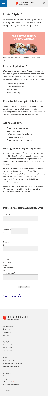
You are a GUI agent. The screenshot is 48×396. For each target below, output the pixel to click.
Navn (5, 214)
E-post (6, 242)
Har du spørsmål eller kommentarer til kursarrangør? (7, 266)
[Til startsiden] (15, 318)
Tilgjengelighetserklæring (11, 385)
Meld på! (24, 287)
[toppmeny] (3, 3)
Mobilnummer (7, 229)
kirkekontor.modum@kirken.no (12, 363)
